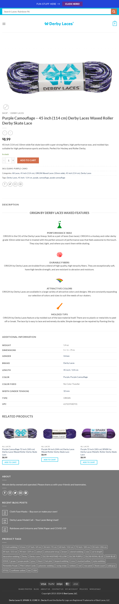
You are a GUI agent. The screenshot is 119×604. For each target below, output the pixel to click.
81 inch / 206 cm (100, 547)
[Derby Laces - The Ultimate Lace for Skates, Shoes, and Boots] (59, 24)
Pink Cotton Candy (28, 566)
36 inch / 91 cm (50, 547)
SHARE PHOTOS (25, 589)
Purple (66, 377)
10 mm (66, 391)
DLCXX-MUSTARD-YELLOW (55, 556)
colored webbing (76, 552)
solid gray (112, 566)
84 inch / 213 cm (10, 552)
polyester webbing (46, 566)
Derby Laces (17, 113)
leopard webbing (61, 561)
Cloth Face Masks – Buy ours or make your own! (33, 511)
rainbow (72, 566)
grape (13, 561)
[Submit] (114, 11)
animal (39, 552)
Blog (36, 589)
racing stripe (61, 566)
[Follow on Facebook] (4, 493)
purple (35, 178)
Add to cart (28, 160)
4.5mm (23, 547)
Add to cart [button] (10, 462)
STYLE (6, 570)
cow (87, 552)
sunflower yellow (18, 570)
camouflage (44, 178)
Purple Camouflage (79, 377)
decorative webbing (11, 556)
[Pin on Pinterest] (20, 184)
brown (64, 552)
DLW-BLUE (110, 556)
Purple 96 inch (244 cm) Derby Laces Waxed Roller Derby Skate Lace (57, 450)
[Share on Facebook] (4, 184)
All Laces (16, 173)
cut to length (97, 552)
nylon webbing (99, 561)
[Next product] (4, 133)
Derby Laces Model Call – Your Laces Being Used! (34, 519)
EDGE (5, 561)
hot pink (48, 561)
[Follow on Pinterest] (25, 493)
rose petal (88, 566)
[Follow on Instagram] (10, 493)
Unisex (66, 356)
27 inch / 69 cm (34, 547)
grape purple (23, 561)
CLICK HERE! (72, 3)
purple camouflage (57, 178)
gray (33, 561)
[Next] (117, 445)
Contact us (57, 589)
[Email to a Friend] (15, 184)
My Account (71, 589)
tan (29, 570)
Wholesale (95, 589)
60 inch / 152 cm (66, 547)
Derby (24, 556)
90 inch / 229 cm (27, 552)
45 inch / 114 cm (25, 178)
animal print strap (52, 552)
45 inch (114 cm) (27, 173)
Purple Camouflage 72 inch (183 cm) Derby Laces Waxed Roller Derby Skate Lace (19, 452)
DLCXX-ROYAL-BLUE (94, 556)
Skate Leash (100, 566)
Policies (84, 589)
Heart (40, 561)
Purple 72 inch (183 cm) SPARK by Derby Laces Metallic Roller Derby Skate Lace (99, 452)
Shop (5, 113)
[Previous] (2, 445)
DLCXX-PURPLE (76, 556)
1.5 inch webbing (10, 547)
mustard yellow (83, 561)
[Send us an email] (20, 493)
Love (73, 561)
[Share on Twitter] (10, 184)
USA (35, 570)
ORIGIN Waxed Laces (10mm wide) (50, 173)
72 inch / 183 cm (83, 547)
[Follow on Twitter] (15, 493)
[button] (4, 23)
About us (45, 589)
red (80, 566)
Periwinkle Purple (10, 566)
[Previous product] (10, 133)
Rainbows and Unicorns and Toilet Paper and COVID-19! (38, 528)
